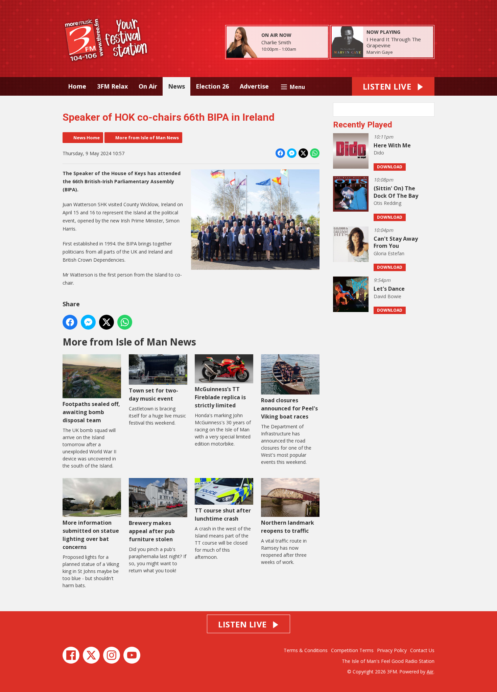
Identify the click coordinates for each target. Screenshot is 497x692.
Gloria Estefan (389, 253)
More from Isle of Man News (147, 138)
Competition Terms (352, 650)
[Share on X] (303, 153)
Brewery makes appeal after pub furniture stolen (152, 531)
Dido (379, 152)
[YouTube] (131, 655)
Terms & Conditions (306, 650)
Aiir (430, 671)
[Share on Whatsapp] (315, 153)
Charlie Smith (276, 42)
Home (77, 86)
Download (389, 167)
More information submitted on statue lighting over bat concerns (91, 535)
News (176, 86)
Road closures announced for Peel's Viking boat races (289, 408)
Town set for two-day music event (153, 394)
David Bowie (387, 296)
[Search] (429, 109)
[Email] (304, 49)
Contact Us (422, 650)
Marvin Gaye (379, 52)
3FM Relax (112, 86)
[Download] (401, 52)
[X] (91, 655)
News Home (86, 138)
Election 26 (212, 86)
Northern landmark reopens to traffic (287, 526)
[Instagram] (111, 655)
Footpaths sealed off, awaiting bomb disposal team (91, 412)
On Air (148, 86)
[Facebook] (71, 655)
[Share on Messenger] (292, 153)
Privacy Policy (392, 650)
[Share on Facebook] (280, 153)
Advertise (254, 86)
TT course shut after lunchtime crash (223, 514)
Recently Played (362, 124)
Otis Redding (387, 203)
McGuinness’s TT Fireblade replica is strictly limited (220, 397)
